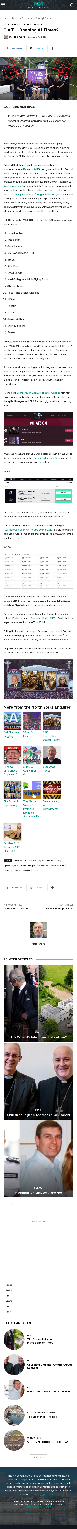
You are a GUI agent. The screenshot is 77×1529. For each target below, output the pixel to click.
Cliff (36, 169)
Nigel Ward (19, 37)
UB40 (36, 870)
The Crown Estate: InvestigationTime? (38, 1037)
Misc (38, 1032)
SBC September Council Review (51, 736)
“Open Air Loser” (28, 734)
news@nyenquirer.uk (45, 1494)
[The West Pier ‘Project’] (14, 1415)
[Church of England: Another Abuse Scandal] (38, 1081)
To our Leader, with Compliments (51, 805)
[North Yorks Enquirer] (38, 5)
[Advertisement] (38, 1245)
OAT (7, 870)
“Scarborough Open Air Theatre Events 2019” (28, 529)
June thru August (13, 186)
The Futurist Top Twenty (11, 803)
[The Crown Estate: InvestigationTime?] (38, 1003)
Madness (43, 865)
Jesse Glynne (11, 865)
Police (38, 1188)
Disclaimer (31, 1513)
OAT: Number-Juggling (11, 734)
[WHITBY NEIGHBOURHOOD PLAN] (14, 1440)
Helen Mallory (54, 860)
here (54, 177)
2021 (8, 1311)
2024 (9, 1295)
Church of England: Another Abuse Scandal (38, 1115)
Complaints (45, 1513)
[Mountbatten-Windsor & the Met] (38, 1158)
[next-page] (11, 1204)
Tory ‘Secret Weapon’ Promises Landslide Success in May (32, 809)
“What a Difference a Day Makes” (11, 770)
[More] (52, 48)
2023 (9, 1301)
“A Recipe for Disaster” (17, 908)
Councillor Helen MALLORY (47, 635)
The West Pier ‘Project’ (42, 1416)
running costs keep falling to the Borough (36, 194)
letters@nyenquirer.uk (38, 1507)
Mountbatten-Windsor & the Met (38, 1192)
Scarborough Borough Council (37, 18)
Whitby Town (34, 1438)
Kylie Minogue (28, 865)
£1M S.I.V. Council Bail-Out (30, 770)
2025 (9, 1290)
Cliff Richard (20, 860)
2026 (9, 1285)
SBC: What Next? (49, 768)
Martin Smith (57, 865)
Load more (37, 1456)
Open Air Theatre (21, 870)
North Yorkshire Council (41, 1413)
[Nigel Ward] (6, 37)
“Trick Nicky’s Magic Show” (57, 908)
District (15, 18)
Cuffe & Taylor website (45, 458)
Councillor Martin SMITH (43, 618)
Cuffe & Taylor (36, 860)
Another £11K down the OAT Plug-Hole (12, 847)
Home (7, 18)
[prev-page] (6, 1204)
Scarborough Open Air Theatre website (38, 393)
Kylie (26, 169)
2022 (9, 1306)
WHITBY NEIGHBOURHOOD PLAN (48, 1442)
